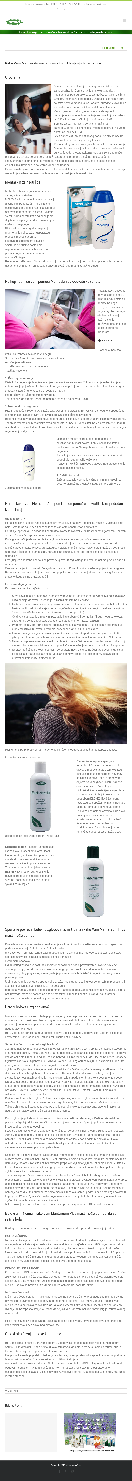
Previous (109, 47)
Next (121, 47)
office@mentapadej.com (95, 4)
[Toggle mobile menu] (125, 20)
